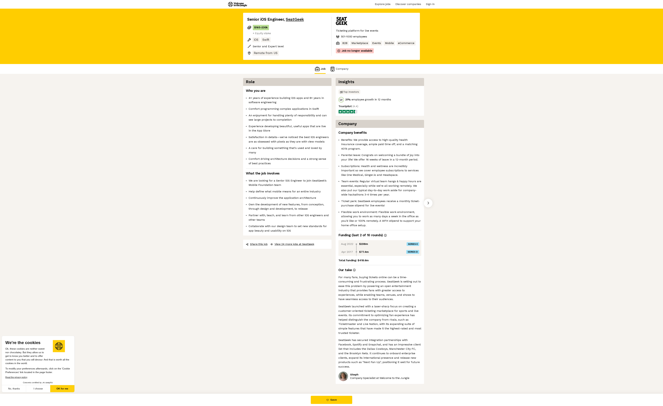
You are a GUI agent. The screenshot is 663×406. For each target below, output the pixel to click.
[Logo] (237, 4)
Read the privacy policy (18, 377)
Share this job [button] (259, 244)
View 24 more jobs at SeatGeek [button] (294, 244)
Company (342, 68)
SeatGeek (295, 19)
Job (323, 68)
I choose (39, 388)
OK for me (64, 388)
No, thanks (15, 388)
